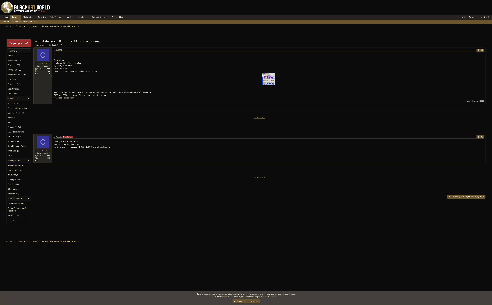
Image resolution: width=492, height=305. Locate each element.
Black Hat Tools (15, 84)
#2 (482, 137)
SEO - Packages (15, 136)
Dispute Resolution (16, 203)
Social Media (13, 89)
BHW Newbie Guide (17, 74)
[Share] (478, 50)
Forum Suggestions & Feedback (17, 209)
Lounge (11, 220)
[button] (63, 17)
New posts (16, 21)
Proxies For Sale (15, 127)
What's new (55, 17)
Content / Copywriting (17, 108)
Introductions (13, 215)
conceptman (41, 45)
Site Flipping (13, 189)
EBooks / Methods (16, 113)
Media (69, 17)
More (10, 155)
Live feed (5, 21)
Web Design (13, 151)
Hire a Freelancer (15, 170)
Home (5, 17)
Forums (15, 17)
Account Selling (14, 103)
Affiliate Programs (16, 165)
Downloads (13, 93)
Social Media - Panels (17, 146)
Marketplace (28, 17)
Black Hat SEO (14, 65)
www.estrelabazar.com (64, 97)
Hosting (11, 117)
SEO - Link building (16, 132)
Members (82, 17)
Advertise (42, 17)
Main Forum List (15, 60)
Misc (10, 122)
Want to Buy (13, 194)
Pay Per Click (13, 184)
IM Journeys (13, 175)
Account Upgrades (100, 17)
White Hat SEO (14, 70)
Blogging (12, 79)
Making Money (14, 179)
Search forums (29, 21)
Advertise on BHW (259, 118)
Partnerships (117, 17)
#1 (482, 50)
